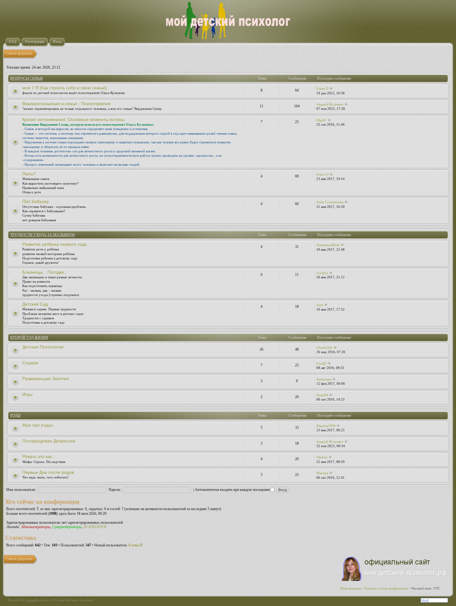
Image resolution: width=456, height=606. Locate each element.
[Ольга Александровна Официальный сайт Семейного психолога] (394, 579)
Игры (27, 394)
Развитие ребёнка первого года (54, 244)
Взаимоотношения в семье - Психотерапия (66, 103)
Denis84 (322, 395)
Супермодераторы (67, 527)
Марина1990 (326, 426)
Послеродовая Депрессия (48, 440)
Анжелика (323, 379)
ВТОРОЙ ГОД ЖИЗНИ (29, 337)
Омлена (322, 457)
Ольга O (322, 174)
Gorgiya (322, 273)
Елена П (322, 88)
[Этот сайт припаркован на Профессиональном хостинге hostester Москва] (434, 601)
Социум (30, 362)
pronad (31, 600)
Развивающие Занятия (45, 378)
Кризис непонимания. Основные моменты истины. (74, 119)
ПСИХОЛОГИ (94, 527)
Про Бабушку (35, 201)
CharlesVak (324, 347)
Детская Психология (43, 346)
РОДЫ (15, 415)
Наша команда (350, 588)
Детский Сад (35, 304)
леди (319, 305)
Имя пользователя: (21, 489)
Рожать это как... (39, 456)
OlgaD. (321, 120)
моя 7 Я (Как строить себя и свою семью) (64, 87)
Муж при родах (37, 425)
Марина (322, 473)
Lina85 (321, 363)
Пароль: (115, 489)
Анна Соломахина (329, 202)
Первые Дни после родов (48, 472)
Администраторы (35, 527)
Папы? (29, 173)
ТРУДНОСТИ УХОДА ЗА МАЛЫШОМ (42, 235)
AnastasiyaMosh (328, 245)
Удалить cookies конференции (386, 588)
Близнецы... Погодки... (45, 272)
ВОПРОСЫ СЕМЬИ (26, 78)
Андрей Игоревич (329, 104)
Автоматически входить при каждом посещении (232, 489)
